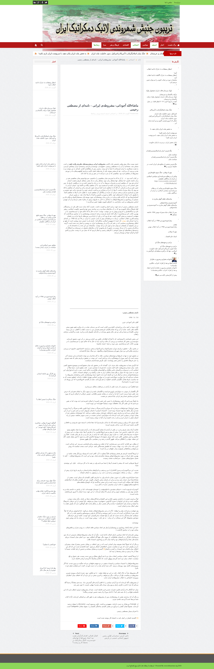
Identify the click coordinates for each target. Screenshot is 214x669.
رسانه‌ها (96, 45)
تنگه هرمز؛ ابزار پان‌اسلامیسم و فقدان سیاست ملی (43, 53)
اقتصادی (126, 45)
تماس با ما (168, 2)
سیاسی (145, 45)
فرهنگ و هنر (114, 45)
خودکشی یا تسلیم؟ (49, 544)
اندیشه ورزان (101, 113)
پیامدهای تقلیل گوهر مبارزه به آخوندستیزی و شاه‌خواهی (46, 272)
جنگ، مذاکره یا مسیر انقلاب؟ (46, 399)
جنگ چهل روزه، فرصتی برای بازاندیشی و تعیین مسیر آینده (46, 482)
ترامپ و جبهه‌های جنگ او (47, 322)
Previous (122, 633)
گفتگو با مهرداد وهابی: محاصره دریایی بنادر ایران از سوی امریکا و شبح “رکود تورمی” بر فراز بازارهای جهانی (45, 426)
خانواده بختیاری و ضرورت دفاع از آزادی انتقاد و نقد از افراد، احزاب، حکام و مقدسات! (45, 348)
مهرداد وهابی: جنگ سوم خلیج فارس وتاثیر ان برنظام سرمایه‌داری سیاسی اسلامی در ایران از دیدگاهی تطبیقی (45, 218)
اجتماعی (136, 45)
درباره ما (177, 2)
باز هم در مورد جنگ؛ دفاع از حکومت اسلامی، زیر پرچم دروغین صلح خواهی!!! (46, 519)
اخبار (162, 45)
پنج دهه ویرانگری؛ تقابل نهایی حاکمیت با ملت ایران (46, 492)
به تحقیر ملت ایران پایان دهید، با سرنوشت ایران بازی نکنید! (93, 53)
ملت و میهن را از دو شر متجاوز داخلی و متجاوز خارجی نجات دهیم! (46, 455)
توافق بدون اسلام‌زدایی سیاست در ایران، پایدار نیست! (45, 246)
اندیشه (154, 45)
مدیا (104, 45)
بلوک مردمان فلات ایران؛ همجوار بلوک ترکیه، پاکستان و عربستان (46, 110)
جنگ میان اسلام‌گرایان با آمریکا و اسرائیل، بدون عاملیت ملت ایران (148, 53)
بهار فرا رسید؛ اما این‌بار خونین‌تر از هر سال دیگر (48, 569)
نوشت (124, 221)
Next (77, 633)
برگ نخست (172, 45)
